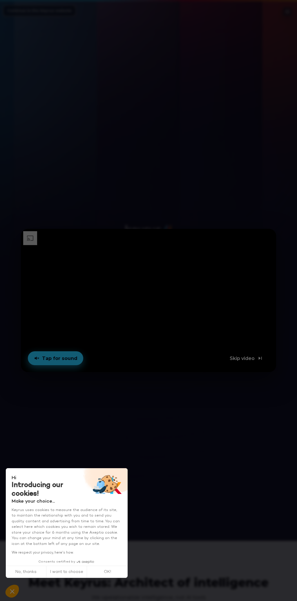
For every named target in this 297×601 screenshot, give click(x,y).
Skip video (242, 358)
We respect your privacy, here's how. (42, 553)
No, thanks (26, 571)
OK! (107, 571)
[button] (148, 300)
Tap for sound (59, 358)
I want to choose (66, 571)
